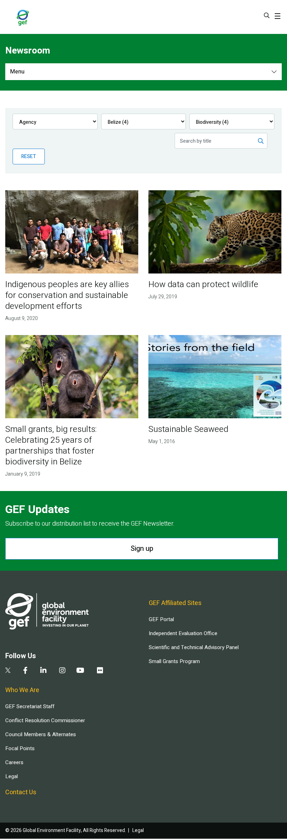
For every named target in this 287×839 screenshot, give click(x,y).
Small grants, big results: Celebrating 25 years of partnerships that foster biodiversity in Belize (51, 445)
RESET (28, 156)
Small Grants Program (174, 661)
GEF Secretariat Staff (29, 706)
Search (267, 15)
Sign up (142, 548)
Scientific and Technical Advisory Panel (194, 647)
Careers (14, 762)
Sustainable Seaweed (188, 429)
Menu (17, 71)
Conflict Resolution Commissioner (45, 720)
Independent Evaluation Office (183, 633)
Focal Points (20, 748)
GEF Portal (161, 619)
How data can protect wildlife (203, 284)
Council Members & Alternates (40, 734)
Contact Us (20, 792)
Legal (11, 776)
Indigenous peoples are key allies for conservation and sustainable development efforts (67, 295)
